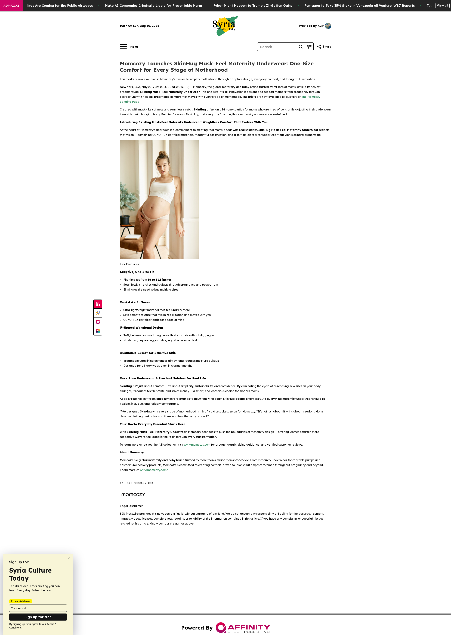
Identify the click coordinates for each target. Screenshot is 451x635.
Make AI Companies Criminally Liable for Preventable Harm (153, 6)
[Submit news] (98, 304)
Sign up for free (38, 617)
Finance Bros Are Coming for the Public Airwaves (53, 6)
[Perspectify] (98, 313)
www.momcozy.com (196, 444)
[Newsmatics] (98, 330)
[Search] (300, 47)
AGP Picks (11, 5)
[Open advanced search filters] (309, 47)
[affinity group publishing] (98, 322)
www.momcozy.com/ (153, 470)
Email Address (20, 601)
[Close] (68, 558)
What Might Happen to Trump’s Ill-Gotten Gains (253, 6)
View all (442, 5)
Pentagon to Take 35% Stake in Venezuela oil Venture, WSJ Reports (359, 6)
